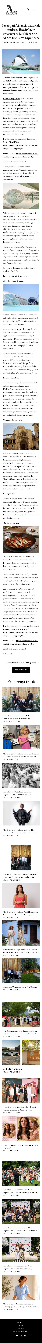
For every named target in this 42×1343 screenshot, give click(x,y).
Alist (21, 1325)
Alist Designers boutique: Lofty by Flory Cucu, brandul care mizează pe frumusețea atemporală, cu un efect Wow (20, 833)
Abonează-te (21, 670)
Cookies (21, 1328)
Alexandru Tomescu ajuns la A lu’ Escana (20, 987)
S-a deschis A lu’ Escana (12, 1069)
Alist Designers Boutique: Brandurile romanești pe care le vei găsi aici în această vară (20, 1307)
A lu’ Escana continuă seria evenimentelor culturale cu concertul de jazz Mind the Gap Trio (20, 1034)
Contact (20, 1322)
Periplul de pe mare (11, 98)
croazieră (9, 84)
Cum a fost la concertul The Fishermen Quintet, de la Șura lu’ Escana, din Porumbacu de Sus (19, 718)
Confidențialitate (21, 1331)
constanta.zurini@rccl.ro (18, 145)
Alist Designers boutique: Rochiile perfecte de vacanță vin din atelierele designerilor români (20, 915)
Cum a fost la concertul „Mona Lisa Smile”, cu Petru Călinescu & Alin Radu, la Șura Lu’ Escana (20, 877)
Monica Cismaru (11, 42)
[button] (28, 9)
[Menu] (34, 10)
